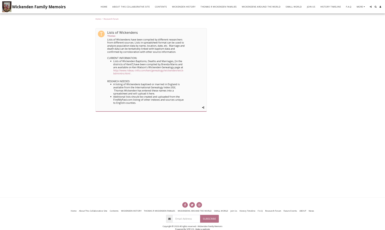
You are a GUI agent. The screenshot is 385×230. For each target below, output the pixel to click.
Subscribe (209, 218)
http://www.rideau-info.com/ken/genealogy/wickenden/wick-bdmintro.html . (148, 72)
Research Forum (111, 19)
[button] (370, 7)
